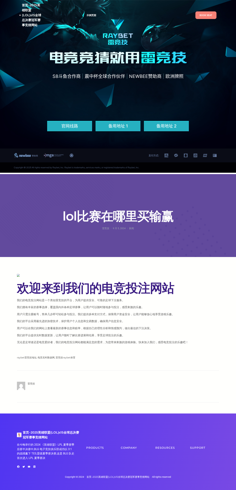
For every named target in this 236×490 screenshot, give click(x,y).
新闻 (131, 228)
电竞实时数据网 (46, 357)
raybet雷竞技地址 (27, 357)
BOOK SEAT (206, 15)
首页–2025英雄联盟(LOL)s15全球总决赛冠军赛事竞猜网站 (31, 15)
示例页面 (91, 15)
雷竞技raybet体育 (65, 357)
